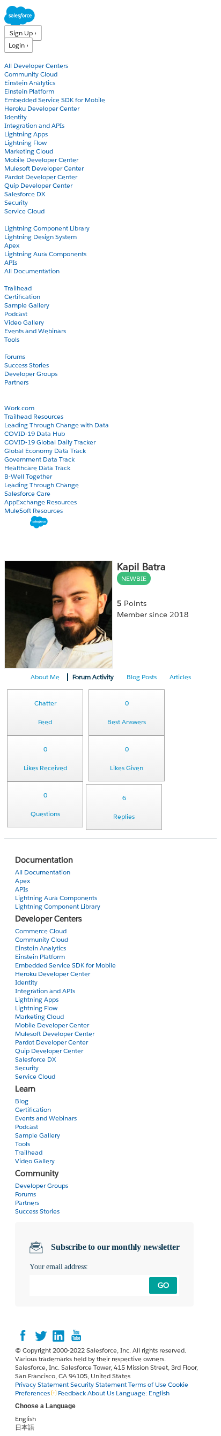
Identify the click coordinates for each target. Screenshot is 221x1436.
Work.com (19, 407)
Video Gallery (24, 322)
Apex (11, 245)
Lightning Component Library (47, 228)
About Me (45, 676)
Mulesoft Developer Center (44, 168)
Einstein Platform (29, 91)
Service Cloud (24, 211)
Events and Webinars (35, 330)
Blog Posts (142, 676)
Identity (15, 116)
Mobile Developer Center (41, 159)
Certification (22, 296)
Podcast (15, 313)
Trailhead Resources (33, 416)
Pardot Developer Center (40, 176)
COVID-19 (19, 399)
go (163, 1285)
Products (18, 57)
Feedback (71, 1392)
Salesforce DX (24, 193)
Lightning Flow (25, 142)
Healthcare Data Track (37, 467)
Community (23, 347)
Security (16, 202)
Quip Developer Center (38, 185)
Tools (11, 339)
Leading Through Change (41, 484)
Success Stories (26, 365)
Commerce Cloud (41, 930)
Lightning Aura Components (45, 253)
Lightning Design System (40, 236)
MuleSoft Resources (33, 510)
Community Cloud (30, 74)
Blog (11, 390)
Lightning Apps (26, 134)
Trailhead (18, 288)
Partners (16, 382)
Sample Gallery (26, 305)
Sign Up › (23, 32)
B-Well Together (28, 476)
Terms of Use (147, 1384)
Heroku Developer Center (41, 108)
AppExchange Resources (40, 501)
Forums (14, 356)
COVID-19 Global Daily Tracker (49, 442)
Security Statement (99, 1384)
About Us (100, 1392)
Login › (18, 45)
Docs (12, 219)
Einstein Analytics (29, 82)
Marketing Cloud (28, 151)
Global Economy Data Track (45, 450)
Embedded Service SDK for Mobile (54, 99)
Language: (143, 1392)
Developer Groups (30, 373)
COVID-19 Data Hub (34, 433)
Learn (13, 279)
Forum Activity (93, 676)
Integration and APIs (34, 125)
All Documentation (32, 270)
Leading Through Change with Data (56, 424)
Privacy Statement (42, 1384)
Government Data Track (39, 459)
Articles (180, 676)
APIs (10, 262)
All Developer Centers (36, 65)
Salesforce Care (27, 493)
